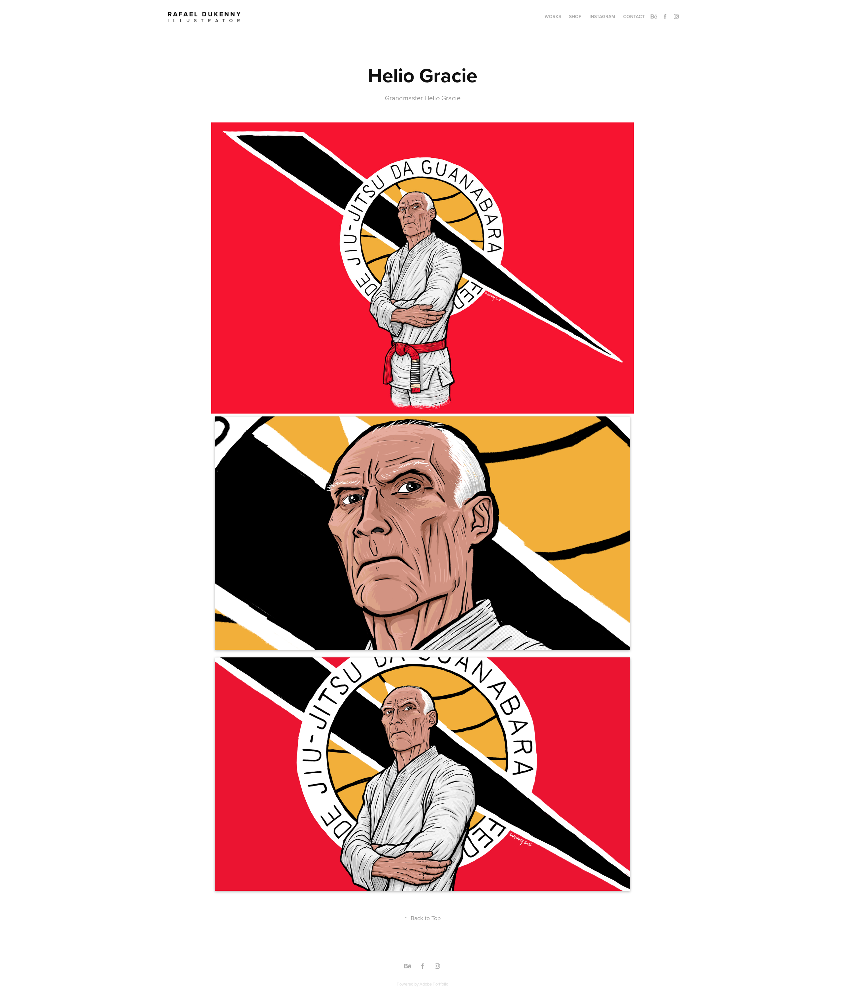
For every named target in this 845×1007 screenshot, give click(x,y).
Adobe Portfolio (434, 984)
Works (553, 16)
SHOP (575, 16)
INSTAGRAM (602, 16)
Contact (634, 16)
